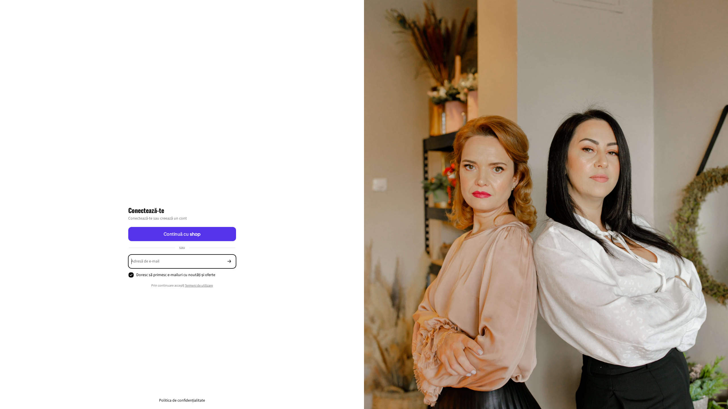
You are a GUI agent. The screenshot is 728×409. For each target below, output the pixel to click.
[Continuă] (229, 261)
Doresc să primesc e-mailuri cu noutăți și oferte (175, 275)
